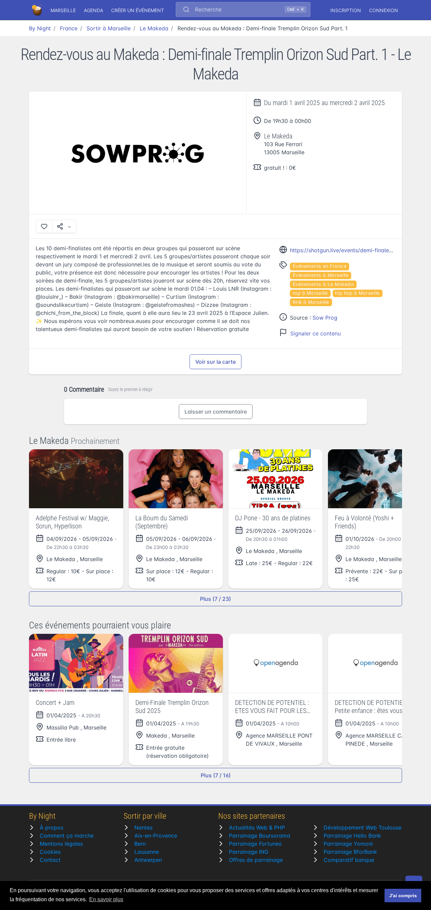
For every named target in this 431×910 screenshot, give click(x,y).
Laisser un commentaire (216, 411)
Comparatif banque (349, 859)
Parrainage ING (248, 851)
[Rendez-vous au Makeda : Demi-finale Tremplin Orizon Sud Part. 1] (137, 153)
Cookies (50, 851)
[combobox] (243, 10)
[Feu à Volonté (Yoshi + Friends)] (375, 478)
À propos (51, 827)
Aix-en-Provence (155, 835)
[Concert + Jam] (76, 663)
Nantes (143, 827)
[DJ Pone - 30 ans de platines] (275, 478)
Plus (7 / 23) (215, 598)
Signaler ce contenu (315, 333)
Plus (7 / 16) (216, 775)
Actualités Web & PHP (257, 827)
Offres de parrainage (256, 859)
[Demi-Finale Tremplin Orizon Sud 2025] (176, 663)
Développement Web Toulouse (362, 827)
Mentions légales (61, 843)
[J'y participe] (44, 226)
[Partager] (64, 226)
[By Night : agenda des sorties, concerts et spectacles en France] (37, 10)
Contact (50, 859)
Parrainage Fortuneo (255, 843)
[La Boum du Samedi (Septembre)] (176, 478)
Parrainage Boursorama (259, 835)
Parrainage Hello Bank (352, 835)
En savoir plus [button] (106, 899)
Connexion (383, 10)
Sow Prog (324, 317)
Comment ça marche (67, 835)
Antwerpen (148, 859)
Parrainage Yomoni (348, 843)
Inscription (345, 10)
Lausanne (146, 851)
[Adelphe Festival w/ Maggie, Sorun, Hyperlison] (76, 478)
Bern (140, 843)
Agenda (93, 10)
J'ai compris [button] (403, 895)
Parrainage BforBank (350, 851)
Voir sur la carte (215, 361)
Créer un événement (137, 10)
